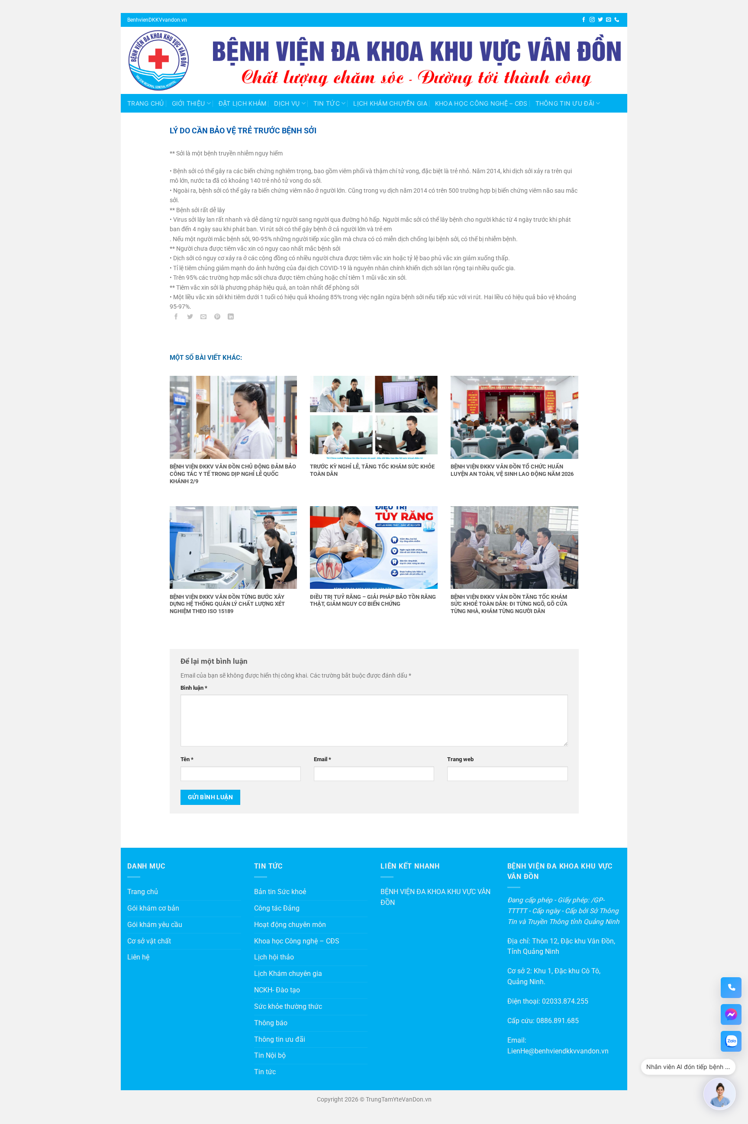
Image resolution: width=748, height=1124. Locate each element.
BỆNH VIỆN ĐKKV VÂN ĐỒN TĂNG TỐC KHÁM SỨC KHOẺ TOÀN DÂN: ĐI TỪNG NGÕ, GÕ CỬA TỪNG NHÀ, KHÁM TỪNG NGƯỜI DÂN (509, 604)
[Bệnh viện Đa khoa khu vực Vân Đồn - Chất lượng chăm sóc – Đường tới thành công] (163, 60)
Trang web (460, 759)
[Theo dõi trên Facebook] (584, 20)
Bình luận (194, 688)
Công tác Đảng (277, 908)
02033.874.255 (565, 1001)
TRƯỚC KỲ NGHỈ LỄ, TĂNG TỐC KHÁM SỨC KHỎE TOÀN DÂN (372, 470)
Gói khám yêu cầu (154, 925)
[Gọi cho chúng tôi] (616, 20)
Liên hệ (138, 957)
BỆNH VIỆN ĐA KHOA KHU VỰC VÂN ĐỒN (435, 897)
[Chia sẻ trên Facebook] (176, 318)
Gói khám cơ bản (153, 908)
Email (322, 759)
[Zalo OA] (731, 1041)
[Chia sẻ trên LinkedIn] (231, 318)
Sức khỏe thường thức (288, 1007)
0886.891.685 (557, 1021)
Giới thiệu (188, 103)
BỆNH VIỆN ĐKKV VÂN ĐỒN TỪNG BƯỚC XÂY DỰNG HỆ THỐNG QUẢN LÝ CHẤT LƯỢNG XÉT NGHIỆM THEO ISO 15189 (227, 604)
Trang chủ (145, 103)
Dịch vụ (287, 103)
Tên (187, 759)
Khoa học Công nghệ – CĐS (481, 103)
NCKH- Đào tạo (277, 990)
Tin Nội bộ (270, 1055)
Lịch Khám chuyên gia (390, 103)
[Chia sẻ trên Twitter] (190, 318)
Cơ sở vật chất (149, 941)
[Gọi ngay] (731, 987)
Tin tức (326, 103)
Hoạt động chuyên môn (290, 925)
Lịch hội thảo (274, 957)
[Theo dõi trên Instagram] (592, 20)
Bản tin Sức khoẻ (280, 892)
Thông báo (270, 1023)
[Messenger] (731, 1014)
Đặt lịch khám (243, 103)
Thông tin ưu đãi (564, 103)
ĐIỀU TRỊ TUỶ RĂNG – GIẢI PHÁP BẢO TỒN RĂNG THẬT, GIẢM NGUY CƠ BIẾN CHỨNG (373, 600)
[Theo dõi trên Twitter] (600, 20)
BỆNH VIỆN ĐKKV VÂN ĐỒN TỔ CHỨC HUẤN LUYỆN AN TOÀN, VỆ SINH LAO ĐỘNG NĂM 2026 (512, 470)
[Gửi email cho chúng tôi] (608, 20)
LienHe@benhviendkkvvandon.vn (558, 1051)
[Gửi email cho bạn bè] (203, 318)
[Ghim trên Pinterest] (217, 318)
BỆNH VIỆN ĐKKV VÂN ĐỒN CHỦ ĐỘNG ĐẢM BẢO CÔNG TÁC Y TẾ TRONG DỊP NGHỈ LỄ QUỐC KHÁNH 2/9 (233, 473)
